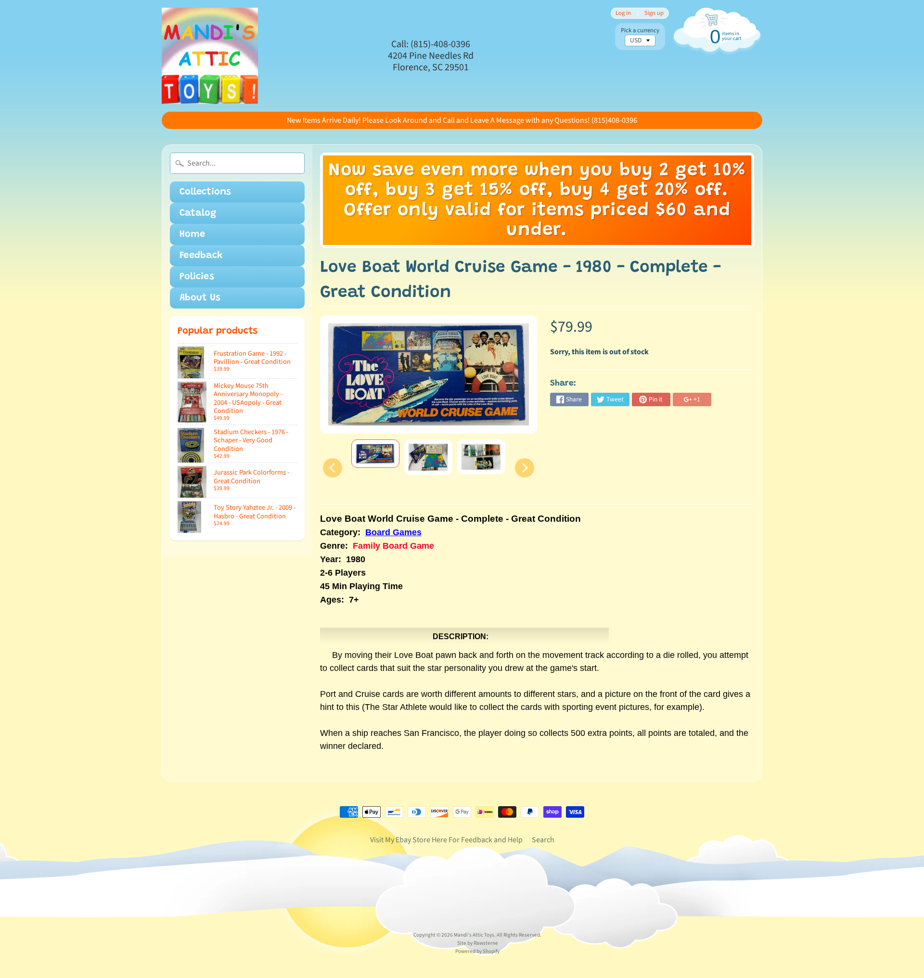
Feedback (201, 255)
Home (192, 234)
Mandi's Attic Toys (474, 935)
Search (543, 840)
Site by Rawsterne (477, 943)
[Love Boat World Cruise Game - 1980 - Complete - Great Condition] (375, 453)
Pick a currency (640, 30)
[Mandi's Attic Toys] (210, 56)
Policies (197, 277)
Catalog (198, 213)
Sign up (654, 13)
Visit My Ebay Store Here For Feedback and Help (446, 840)
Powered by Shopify (477, 951)
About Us (200, 298)
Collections (205, 192)
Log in (623, 13)
